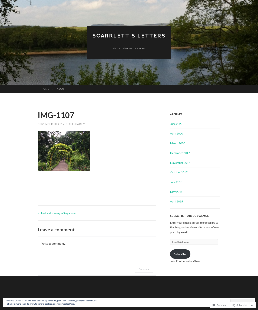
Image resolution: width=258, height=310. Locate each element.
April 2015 (176, 201)
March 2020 (177, 143)
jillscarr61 (77, 123)
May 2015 (176, 191)
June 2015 (176, 182)
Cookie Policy (68, 303)
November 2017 (180, 162)
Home (45, 88)
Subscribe (180, 254)
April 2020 (176, 133)
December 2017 (180, 152)
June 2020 (176, 123)
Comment (144, 269)
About (61, 88)
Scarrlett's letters (129, 36)
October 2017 (178, 172)
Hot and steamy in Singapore (56, 213)
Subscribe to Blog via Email (189, 216)
